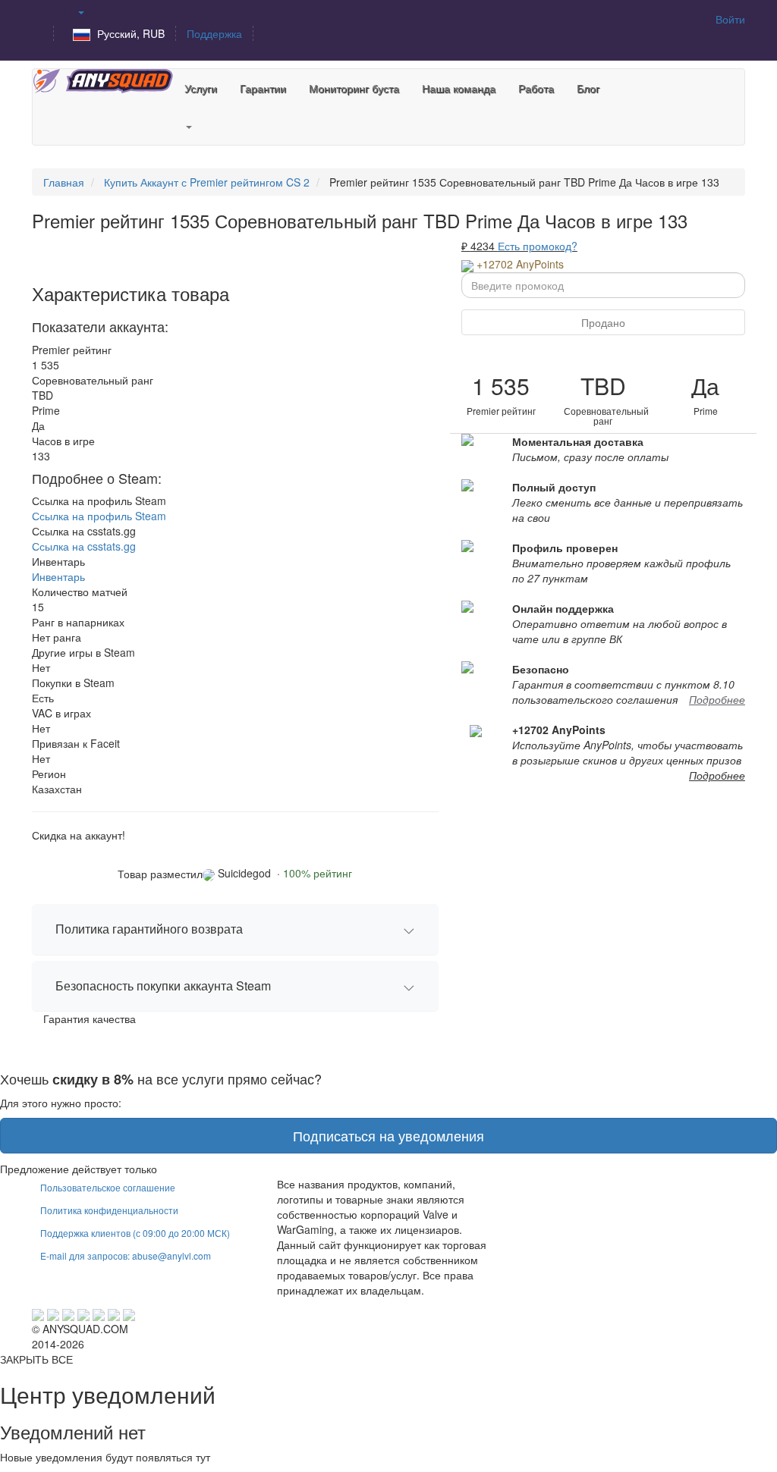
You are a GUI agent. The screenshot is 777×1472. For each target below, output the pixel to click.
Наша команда (458, 88)
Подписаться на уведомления (388, 1135)
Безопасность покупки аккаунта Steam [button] (163, 985)
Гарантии (263, 88)
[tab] (235, 929)
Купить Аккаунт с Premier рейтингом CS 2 (207, 182)
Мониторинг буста (354, 88)
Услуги (200, 88)
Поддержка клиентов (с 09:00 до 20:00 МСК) (135, 1232)
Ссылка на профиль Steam (99, 515)
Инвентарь (58, 576)
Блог (588, 88)
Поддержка (214, 33)
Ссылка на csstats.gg (84, 546)
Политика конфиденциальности (109, 1210)
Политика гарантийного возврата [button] (149, 928)
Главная (63, 182)
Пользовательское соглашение (107, 1187)
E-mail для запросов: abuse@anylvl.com (125, 1255)
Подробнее (717, 699)
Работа (536, 88)
